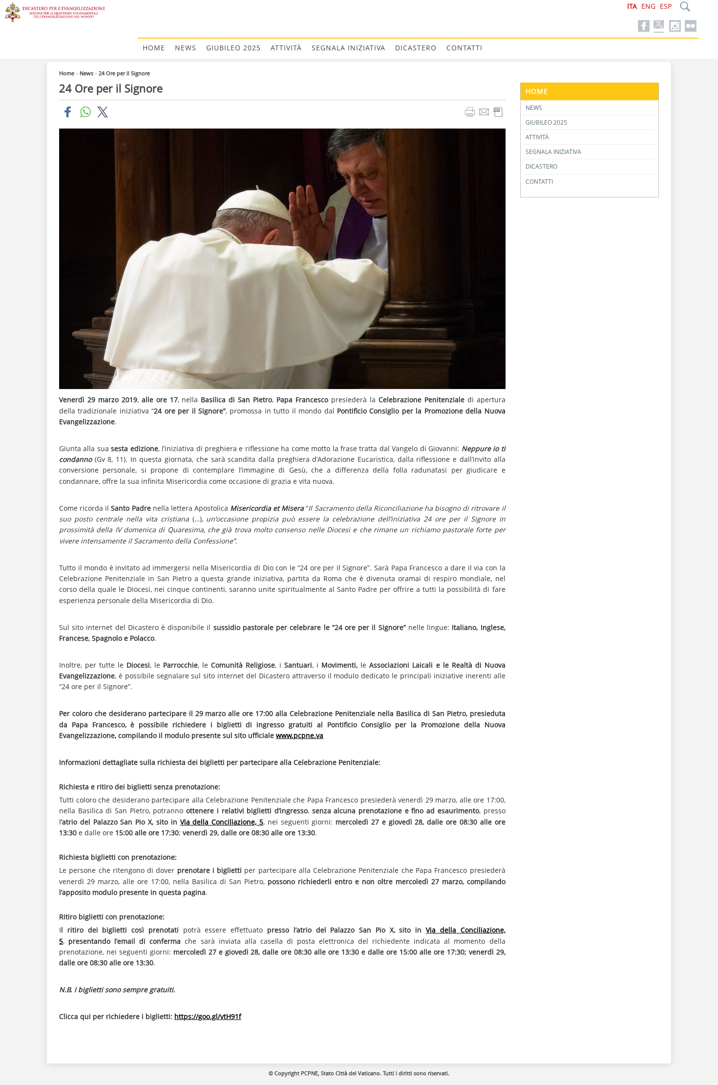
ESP (666, 6)
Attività (286, 47)
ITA (632, 6)
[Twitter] (659, 26)
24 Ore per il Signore (124, 73)
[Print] (471, 111)
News (185, 47)
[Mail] (485, 111)
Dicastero (416, 47)
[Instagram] (675, 26)
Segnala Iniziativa (348, 47)
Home (154, 47)
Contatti (464, 47)
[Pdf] (499, 111)
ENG (648, 6)
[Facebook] (643, 26)
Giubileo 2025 (233, 47)
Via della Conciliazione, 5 (221, 821)
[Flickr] (690, 26)
